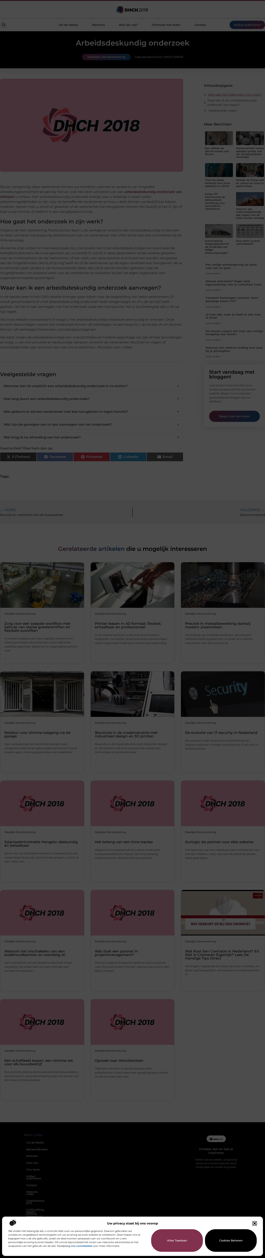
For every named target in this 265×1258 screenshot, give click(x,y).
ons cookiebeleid (81, 1245)
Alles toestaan (177, 1240)
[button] (255, 1223)
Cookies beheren (231, 1240)
